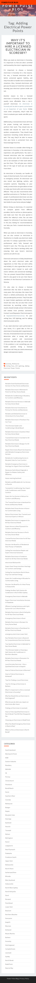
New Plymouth (10, 849)
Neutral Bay (9, 968)
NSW (6, 758)
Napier (7, 811)
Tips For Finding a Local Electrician (16, 680)
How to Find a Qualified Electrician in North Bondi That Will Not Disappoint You (17, 714)
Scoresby (8, 364)
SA (6, 773)
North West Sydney (11, 888)
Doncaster (8, 918)
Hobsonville (9, 884)
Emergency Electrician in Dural (15, 618)
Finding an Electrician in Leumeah (16, 708)
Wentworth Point (11, 754)
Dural (7, 895)
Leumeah (8, 953)
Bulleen (7, 937)
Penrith (7, 827)
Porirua (7, 777)
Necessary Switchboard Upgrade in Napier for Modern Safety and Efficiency (16, 472)
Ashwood (8, 930)
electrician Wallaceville (13, 562)
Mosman (8, 926)
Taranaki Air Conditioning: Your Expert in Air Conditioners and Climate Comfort (17, 490)
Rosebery (8, 765)
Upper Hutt (9, 861)
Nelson (7, 834)
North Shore (9, 869)
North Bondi (9, 960)
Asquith (7, 922)
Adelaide (8, 769)
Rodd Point (9, 964)
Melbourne (15, 364)
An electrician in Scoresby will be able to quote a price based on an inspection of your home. (18, 106)
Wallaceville (9, 865)
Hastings (8, 819)
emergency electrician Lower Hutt (16, 634)
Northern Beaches (11, 914)
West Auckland (10, 880)
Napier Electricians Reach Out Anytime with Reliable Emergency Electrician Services (18, 452)
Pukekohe (8, 853)
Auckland (8, 823)
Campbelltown (10, 949)
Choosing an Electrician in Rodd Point (17, 720)
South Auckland (10, 750)
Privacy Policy (24, 978)
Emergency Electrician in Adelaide (16, 596)
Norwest (8, 899)
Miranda (8, 876)
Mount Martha (10, 934)
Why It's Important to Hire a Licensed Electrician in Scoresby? (18, 46)
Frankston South (10, 857)
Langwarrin (9, 846)
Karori (7, 842)
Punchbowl (9, 903)
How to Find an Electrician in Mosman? (18, 670)
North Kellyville (10, 891)
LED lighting (19, 366)
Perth (7, 792)
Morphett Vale (10, 815)
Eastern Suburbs (10, 761)
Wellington (9, 838)
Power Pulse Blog (9, 2)
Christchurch (9, 781)
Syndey (7, 956)
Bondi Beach (9, 788)
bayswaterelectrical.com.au (16, 316)
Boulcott (8, 911)
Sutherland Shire (10, 872)
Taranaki (8, 830)
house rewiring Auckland (13, 478)
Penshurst (8, 784)
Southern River (10, 796)
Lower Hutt (9, 907)
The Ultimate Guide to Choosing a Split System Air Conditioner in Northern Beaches (16, 652)
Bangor (7, 807)
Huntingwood (9, 945)
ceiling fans (10, 366)
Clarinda (8, 800)
